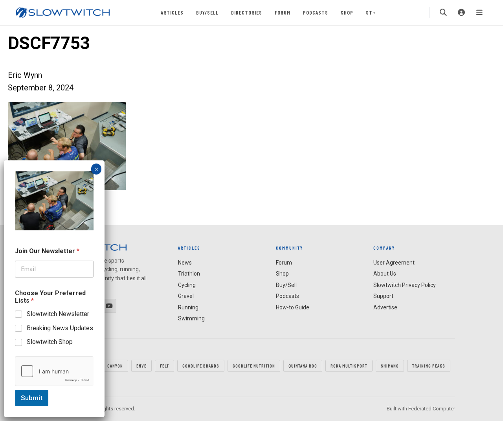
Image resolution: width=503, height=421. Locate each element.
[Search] (443, 12)
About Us (384, 273)
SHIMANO (390, 365)
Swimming (191, 318)
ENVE (141, 365)
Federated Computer (431, 409)
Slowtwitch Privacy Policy (404, 285)
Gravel (186, 296)
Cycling (187, 285)
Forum (282, 12)
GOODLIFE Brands (200, 365)
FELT (164, 365)
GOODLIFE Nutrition (254, 365)
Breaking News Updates (60, 327)
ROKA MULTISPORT (348, 365)
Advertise (385, 307)
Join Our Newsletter (47, 251)
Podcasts (315, 12)
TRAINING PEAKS (428, 365)
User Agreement (394, 262)
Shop (347, 12)
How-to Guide (292, 307)
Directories (246, 12)
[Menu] (479, 12)
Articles (172, 12)
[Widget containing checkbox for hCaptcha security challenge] (54, 371)
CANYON (115, 365)
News (185, 262)
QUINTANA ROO (302, 365)
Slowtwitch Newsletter (58, 314)
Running (188, 307)
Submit (31, 398)
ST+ (371, 12)
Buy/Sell (207, 12)
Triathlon (189, 273)
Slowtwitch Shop (50, 342)
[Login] (461, 12)
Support (383, 296)
